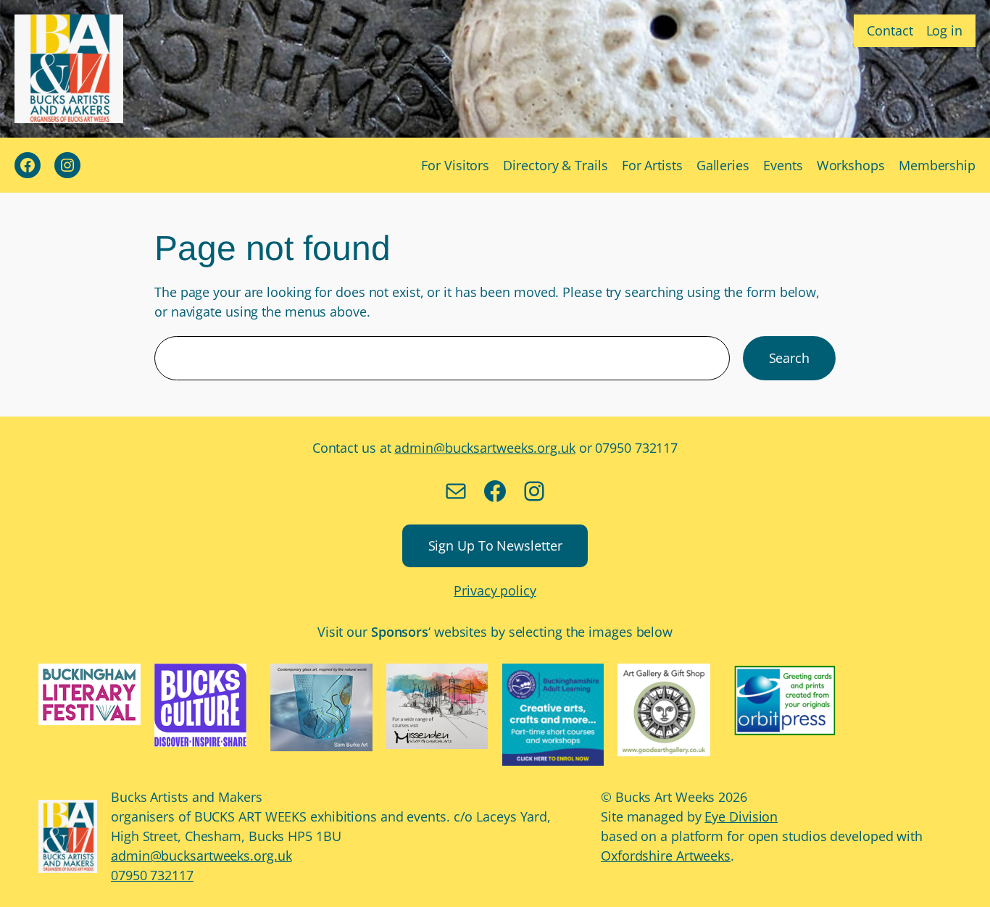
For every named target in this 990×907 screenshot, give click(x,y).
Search (789, 358)
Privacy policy (495, 590)
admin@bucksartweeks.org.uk (484, 447)
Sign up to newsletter (495, 545)
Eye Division (741, 816)
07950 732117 (152, 875)
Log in (944, 30)
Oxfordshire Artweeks (666, 855)
